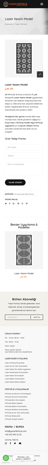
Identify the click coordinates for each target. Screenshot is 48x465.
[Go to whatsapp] (6, 458)
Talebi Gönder (15, 182)
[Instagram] (6, 443)
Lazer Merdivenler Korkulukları (16, 372)
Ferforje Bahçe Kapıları (14, 403)
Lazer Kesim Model (24, 273)
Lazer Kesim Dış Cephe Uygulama (18, 369)
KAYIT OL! (37, 317)
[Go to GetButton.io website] (6, 462)
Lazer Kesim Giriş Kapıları (14, 376)
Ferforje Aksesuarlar (12, 416)
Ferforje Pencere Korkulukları (16, 397)
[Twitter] (15, 443)
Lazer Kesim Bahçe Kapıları (15, 382)
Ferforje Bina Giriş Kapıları (15, 400)
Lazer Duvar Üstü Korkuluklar (16, 366)
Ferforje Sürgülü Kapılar (14, 419)
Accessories (19, 194)
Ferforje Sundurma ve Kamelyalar (18, 394)
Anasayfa (9, 24)
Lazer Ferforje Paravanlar (14, 363)
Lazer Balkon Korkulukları (15, 379)
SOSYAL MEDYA (11, 440)
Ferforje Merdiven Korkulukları (16, 409)
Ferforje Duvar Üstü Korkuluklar (17, 413)
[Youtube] (20, 443)
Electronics (29, 194)
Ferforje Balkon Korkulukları (16, 406)
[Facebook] (10, 443)
